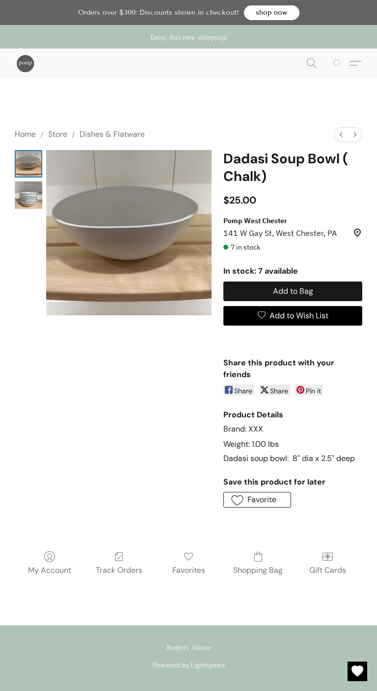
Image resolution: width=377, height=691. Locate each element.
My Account (49, 570)
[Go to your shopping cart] (338, 63)
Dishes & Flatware (112, 134)
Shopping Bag (258, 570)
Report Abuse (188, 647)
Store (57, 134)
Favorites (188, 570)
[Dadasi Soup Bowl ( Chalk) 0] (28, 164)
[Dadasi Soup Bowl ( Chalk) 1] (28, 195)
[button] (271, 12)
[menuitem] (341, 135)
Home (25, 134)
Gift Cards (327, 570)
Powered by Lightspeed (189, 665)
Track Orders (119, 570)
